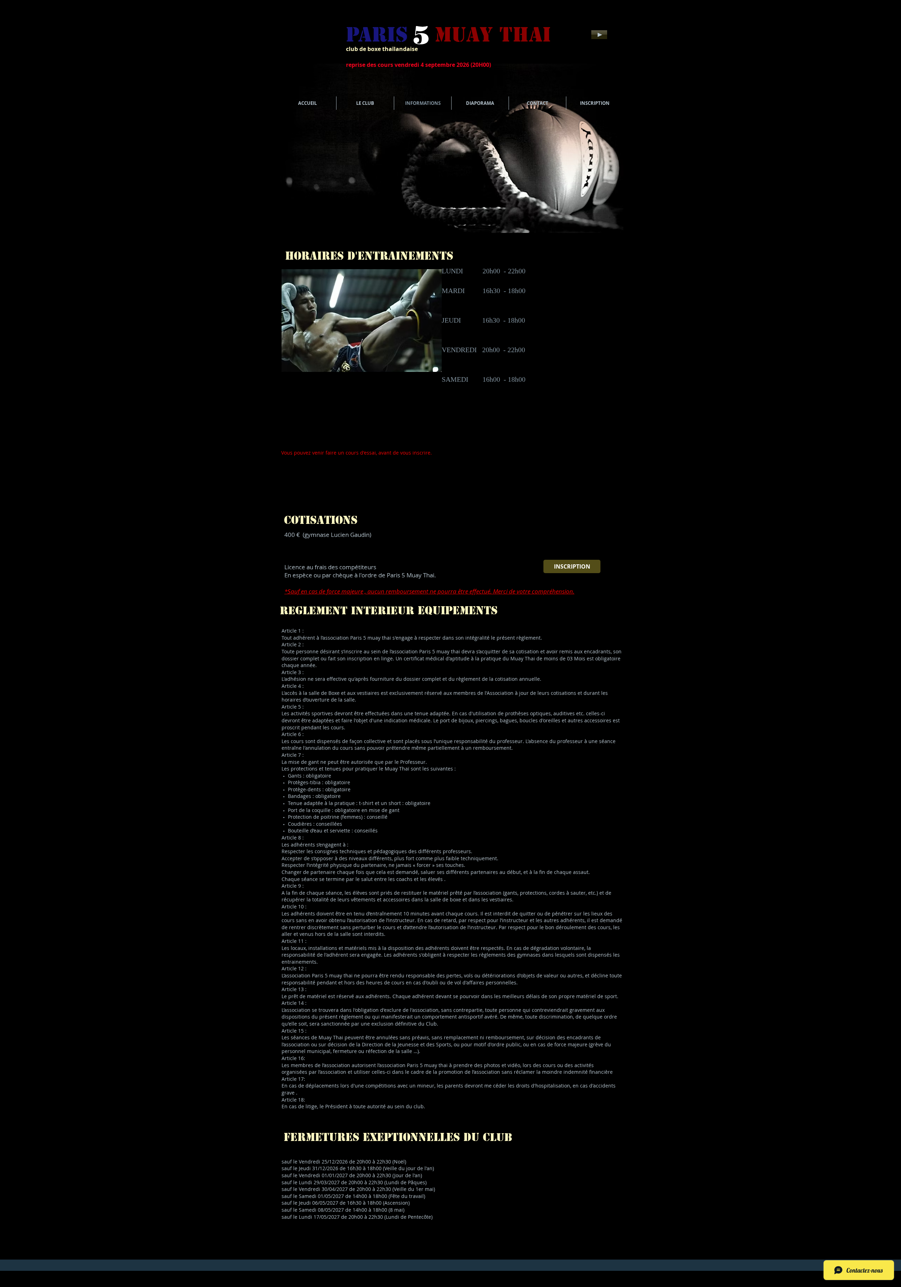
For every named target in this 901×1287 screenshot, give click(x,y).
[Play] (599, 34)
